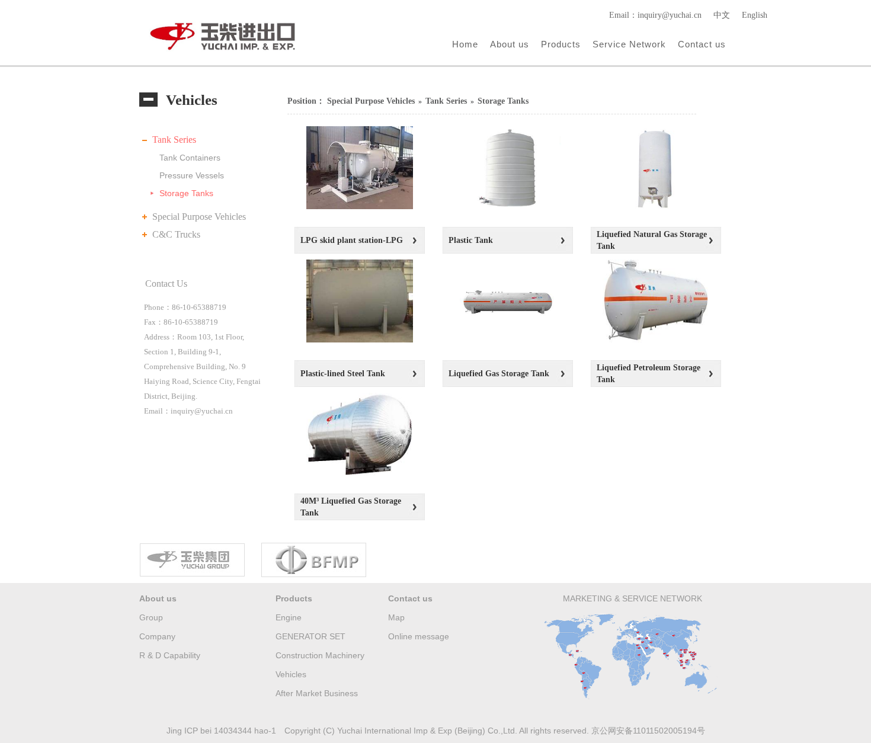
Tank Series (174, 139)
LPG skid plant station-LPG (351, 240)
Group (151, 617)
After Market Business (317, 693)
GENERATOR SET (310, 636)
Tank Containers (189, 157)
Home (465, 44)
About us (509, 44)
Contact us (702, 44)
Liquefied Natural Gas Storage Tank (652, 240)
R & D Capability (169, 655)
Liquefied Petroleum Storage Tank (648, 373)
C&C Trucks (176, 234)
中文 (721, 15)
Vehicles (291, 674)
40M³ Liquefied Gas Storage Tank (350, 507)
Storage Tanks (186, 193)
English (754, 15)
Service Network (629, 44)
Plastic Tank (471, 240)
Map (396, 617)
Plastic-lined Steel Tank (342, 373)
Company (157, 636)
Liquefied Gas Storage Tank (499, 373)
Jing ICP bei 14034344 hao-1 (221, 730)
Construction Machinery (320, 655)
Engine (289, 617)
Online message (418, 636)
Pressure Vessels (191, 175)
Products (561, 44)
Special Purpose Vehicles (199, 217)
